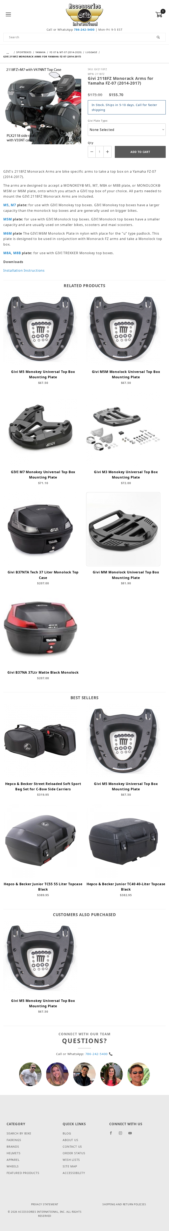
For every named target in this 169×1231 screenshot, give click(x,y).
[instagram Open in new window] (122, 1134)
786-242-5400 (84, 29)
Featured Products (23, 1173)
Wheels (13, 1166)
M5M (7, 219)
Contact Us (72, 1146)
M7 (13, 205)
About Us (70, 1140)
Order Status (74, 1153)
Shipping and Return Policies (124, 1204)
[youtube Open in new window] (131, 1134)
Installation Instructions (24, 270)
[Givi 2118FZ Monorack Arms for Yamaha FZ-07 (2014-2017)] (42, 108)
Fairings (14, 1140)
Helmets (14, 1153)
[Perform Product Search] (158, 37)
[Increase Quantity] (107, 152)
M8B (17, 253)
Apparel (13, 1160)
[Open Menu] (8, 15)
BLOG (67, 1133)
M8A (7, 253)
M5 (6, 205)
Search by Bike (19, 1133)
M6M (7, 233)
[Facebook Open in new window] (112, 1134)
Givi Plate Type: (98, 120)
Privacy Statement (45, 1204)
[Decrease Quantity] (92, 152)
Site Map (70, 1166)
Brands (13, 1146)
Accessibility (74, 1173)
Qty (90, 143)
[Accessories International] (85, 14)
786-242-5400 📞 (99, 1054)
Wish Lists (71, 1160)
